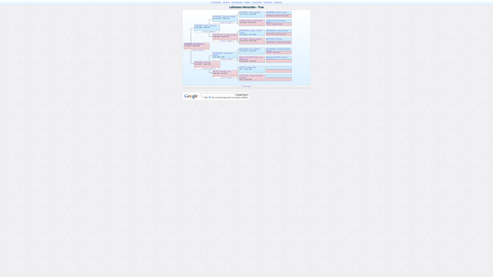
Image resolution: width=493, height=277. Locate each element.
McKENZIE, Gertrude (202, 62)
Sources (257, 2)
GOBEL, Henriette (273, 52)
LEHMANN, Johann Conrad (276, 12)
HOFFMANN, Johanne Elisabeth (225, 35)
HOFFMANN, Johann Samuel (277, 31)
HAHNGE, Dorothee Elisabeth (277, 16)
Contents (216, 2)
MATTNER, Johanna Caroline (250, 39)
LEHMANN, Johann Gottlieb (250, 12)
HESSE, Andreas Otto (248, 67)
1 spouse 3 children (197, 50)
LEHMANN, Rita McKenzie (194, 44)
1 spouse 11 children (226, 22)
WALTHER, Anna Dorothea (276, 34)
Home (226, 2)
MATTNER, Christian (274, 39)
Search (278, 2)
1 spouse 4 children (208, 31)
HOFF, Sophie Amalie (274, 24)
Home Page (246, 86)
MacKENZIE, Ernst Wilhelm (250, 49)
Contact (268, 2)
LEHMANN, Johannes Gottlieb (224, 17)
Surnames (237, 2)
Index (248, 2)
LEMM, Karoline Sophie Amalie (251, 21)
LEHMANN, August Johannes (205, 26)
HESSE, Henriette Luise (222, 72)
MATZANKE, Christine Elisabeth (278, 42)
